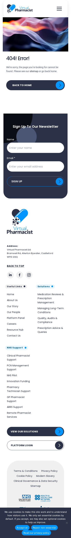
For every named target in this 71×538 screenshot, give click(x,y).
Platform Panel (16, 318)
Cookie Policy (24, 476)
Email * (11, 158)
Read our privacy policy (36, 532)
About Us (12, 300)
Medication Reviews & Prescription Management (51, 298)
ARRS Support (15, 407)
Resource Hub (15, 329)
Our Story (12, 306)
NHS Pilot (12, 375)
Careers (11, 324)
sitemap (34, 71)
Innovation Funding (18, 381)
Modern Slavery (45, 476)
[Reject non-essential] (66, 523)
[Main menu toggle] (59, 9)
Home (10, 294)
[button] (35, 431)
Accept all (22, 527)
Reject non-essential (44, 527)
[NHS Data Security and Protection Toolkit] (25, 498)
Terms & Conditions (26, 471)
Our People (13, 312)
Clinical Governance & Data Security (36, 481)
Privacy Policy (49, 471)
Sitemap (36, 486)
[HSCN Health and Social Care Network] (43, 498)
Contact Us (14, 335)
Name (10, 139)
